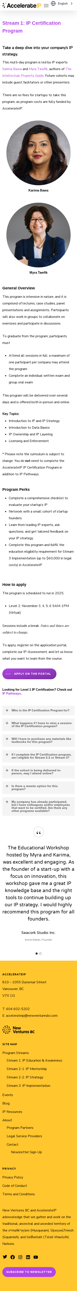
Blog (6, 1103)
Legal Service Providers (24, 1136)
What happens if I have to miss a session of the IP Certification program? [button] (42, 724)
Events (7, 1095)
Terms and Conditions (18, 1194)
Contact (12, 1144)
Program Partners (20, 1127)
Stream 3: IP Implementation (28, 1085)
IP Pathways (11, 693)
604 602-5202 (18, 1009)
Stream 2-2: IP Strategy (25, 1077)
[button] (46, 5)
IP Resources (12, 1111)
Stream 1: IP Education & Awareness (34, 1060)
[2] (40, 953)
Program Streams (15, 1053)
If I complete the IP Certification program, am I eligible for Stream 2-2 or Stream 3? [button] (41, 756)
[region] (38, 889)
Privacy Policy (12, 1177)
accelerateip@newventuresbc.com (32, 1015)
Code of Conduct (14, 1185)
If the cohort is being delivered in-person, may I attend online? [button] (36, 772)
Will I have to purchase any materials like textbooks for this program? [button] (41, 740)
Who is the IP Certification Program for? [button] (41, 710)
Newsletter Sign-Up (26, 1152)
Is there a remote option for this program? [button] (35, 787)
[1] (37, 953)
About (7, 1120)
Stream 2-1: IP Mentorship (27, 1069)
